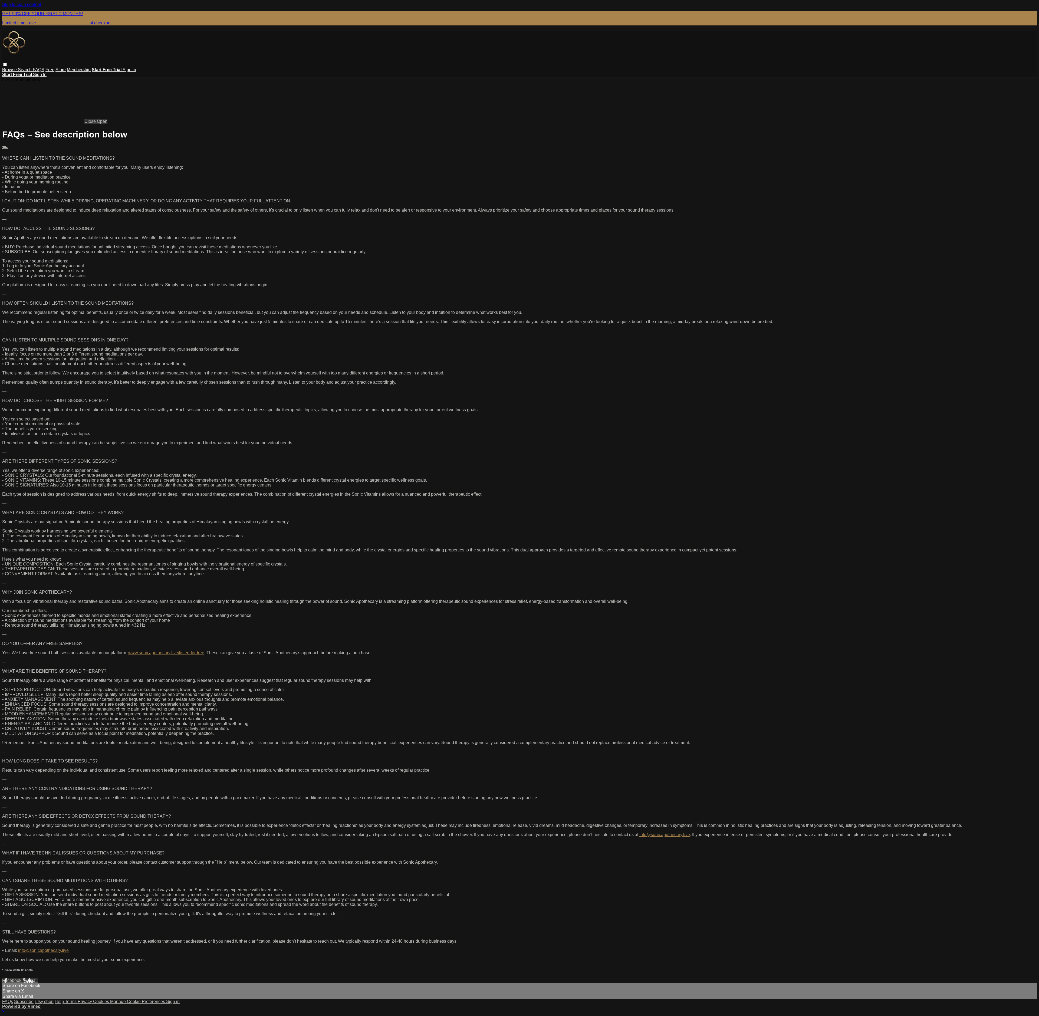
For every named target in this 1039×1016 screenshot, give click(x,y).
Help (60, 1001)
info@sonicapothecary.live (664, 834)
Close (90, 121)
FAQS (38, 69)
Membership (79, 69)
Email (32, 980)
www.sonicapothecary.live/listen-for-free (166, 652)
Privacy (85, 1001)
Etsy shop (44, 1001)
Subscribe (24, 1001)
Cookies (101, 1001)
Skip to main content (21, 4)
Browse (10, 69)
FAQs (7, 1001)
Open (102, 121)
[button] (5, 64)
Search (25, 69)
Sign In (40, 74)
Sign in (129, 69)
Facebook (12, 980)
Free (49, 69)
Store (60, 69)
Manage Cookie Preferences (138, 1001)
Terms (71, 1001)
